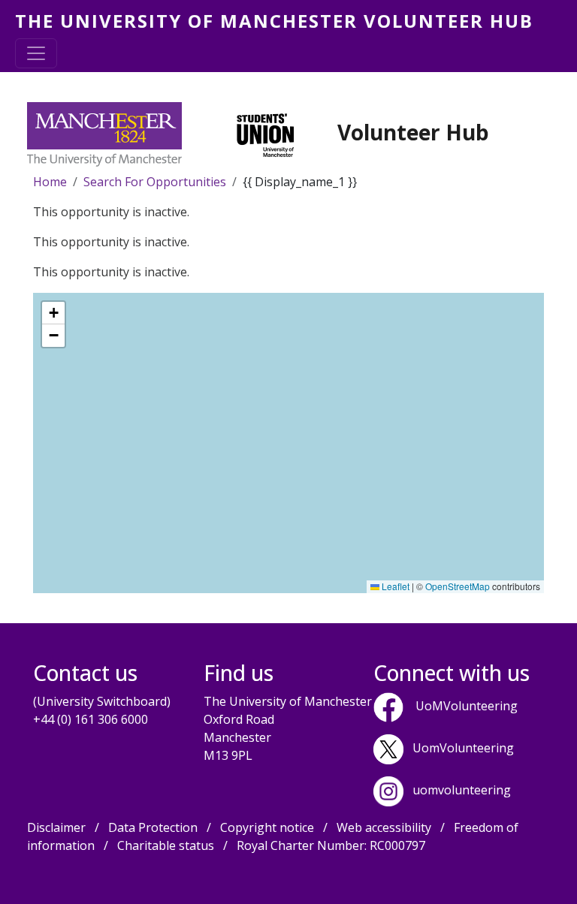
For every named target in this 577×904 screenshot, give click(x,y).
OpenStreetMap (457, 586)
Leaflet (394, 586)
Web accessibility (384, 827)
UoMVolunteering (466, 706)
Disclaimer (56, 827)
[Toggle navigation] (36, 53)
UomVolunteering (463, 748)
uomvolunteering (461, 790)
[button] (53, 313)
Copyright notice (267, 827)
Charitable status (165, 845)
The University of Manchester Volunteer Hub (274, 20)
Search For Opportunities (154, 181)
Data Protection (153, 827)
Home (50, 181)
